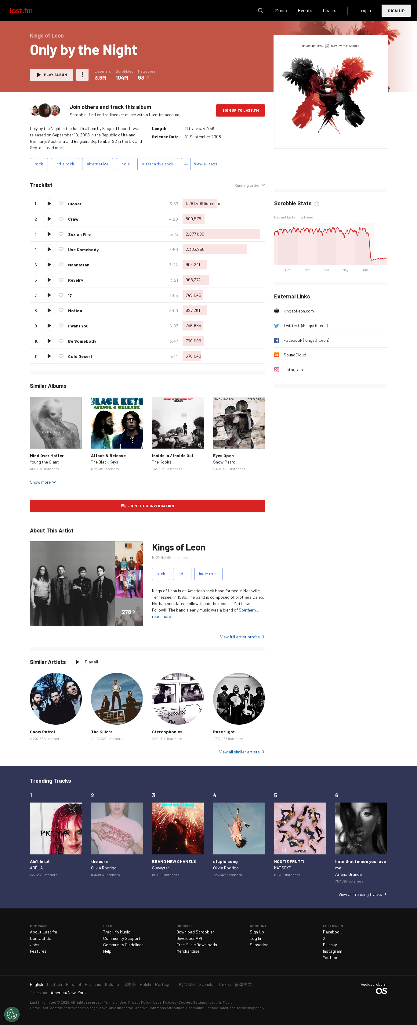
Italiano (112, 984)
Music (281, 10)
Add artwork (310, 140)
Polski (145, 984)
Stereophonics (167, 731)
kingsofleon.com (299, 310)
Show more (40, 482)
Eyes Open (223, 455)
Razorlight (224, 731)
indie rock (65, 163)
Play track (49, 203)
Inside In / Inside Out (173, 455)
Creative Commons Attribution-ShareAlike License (176, 1007)
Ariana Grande (348, 874)
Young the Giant (44, 461)
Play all (91, 661)
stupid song (225, 861)
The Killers (102, 731)
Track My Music (116, 931)
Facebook (332, 931)
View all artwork (343, 140)
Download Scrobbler (195, 931)
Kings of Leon (178, 546)
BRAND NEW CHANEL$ (174, 861)
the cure (99, 861)
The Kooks (161, 461)
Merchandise (187, 951)
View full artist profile (240, 636)
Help (107, 951)
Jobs (34, 944)
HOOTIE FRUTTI (289, 861)
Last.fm (28, 10)
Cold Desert (80, 356)
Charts (329, 10)
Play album (55, 74)
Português (165, 984)
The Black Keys (104, 461)
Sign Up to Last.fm (240, 110)
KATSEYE (282, 867)
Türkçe (225, 984)
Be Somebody (82, 341)
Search (260, 10)
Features (38, 951)
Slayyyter (160, 867)
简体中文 (243, 984)
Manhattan (78, 264)
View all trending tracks (360, 894)
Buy (39, 439)
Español (73, 984)
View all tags (205, 163)
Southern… (249, 609)
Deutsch (54, 984)
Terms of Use (115, 1002)
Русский (187, 984)
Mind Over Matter (47, 455)
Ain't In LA (39, 861)
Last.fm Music (221, 1002)
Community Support (121, 938)
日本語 (129, 984)
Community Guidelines (123, 944)
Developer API (189, 938)
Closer (75, 203)
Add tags (186, 164)
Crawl (74, 219)
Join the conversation (151, 505)
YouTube (330, 957)
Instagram (293, 369)
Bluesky (330, 944)
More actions (82, 75)
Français (93, 984)
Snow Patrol (224, 461)
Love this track (61, 203)
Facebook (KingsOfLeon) (306, 340)
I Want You (78, 325)
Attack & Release (108, 455)
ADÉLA (36, 867)
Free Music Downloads (196, 944)
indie (125, 163)
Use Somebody (83, 249)
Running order (247, 185)
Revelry (75, 280)
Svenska (207, 984)
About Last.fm (43, 931)
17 (70, 295)
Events (305, 10)
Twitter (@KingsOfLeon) (306, 325)
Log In (364, 10)
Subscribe (259, 944)
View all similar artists (239, 751)
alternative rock (157, 163)
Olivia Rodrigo (104, 867)
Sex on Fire (79, 234)
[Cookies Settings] (12, 1014)
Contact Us (40, 938)
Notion (75, 310)
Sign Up (396, 10)
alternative (97, 163)
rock (38, 163)
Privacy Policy (139, 1002)
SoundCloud (295, 354)
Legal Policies (164, 1002)
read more (54, 147)
